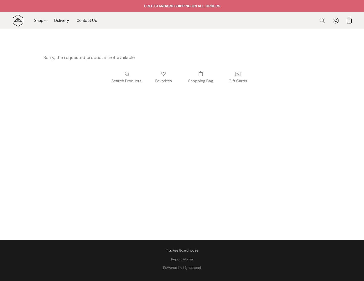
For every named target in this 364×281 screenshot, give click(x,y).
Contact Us (87, 20)
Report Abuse (182, 259)
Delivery (61, 20)
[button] (18, 20)
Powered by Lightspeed (182, 267)
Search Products (126, 81)
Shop (39, 20)
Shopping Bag (200, 81)
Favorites (163, 81)
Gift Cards (238, 81)
